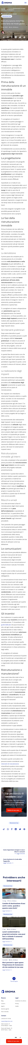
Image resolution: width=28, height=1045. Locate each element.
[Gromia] (14, 991)
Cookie (17, 1006)
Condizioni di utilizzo (20, 1001)
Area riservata (4, 1011)
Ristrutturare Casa (8, 8)
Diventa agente (5, 1009)
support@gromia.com (6, 1021)
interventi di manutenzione (10, 764)
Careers (3, 1003)
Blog (2, 1001)
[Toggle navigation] (25, 3)
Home (2, 8)
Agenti (3, 1006)
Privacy (17, 1003)
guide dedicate (6, 625)
